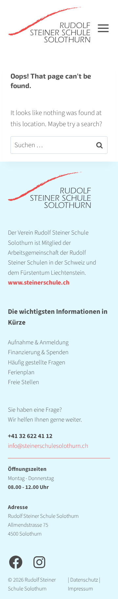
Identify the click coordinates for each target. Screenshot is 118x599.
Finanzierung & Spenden (38, 352)
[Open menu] (107, 25)
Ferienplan (21, 372)
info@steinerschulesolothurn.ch (48, 446)
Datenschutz (84, 580)
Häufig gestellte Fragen (36, 362)
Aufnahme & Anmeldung (38, 342)
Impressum (80, 589)
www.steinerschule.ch (38, 282)
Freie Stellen (23, 382)
